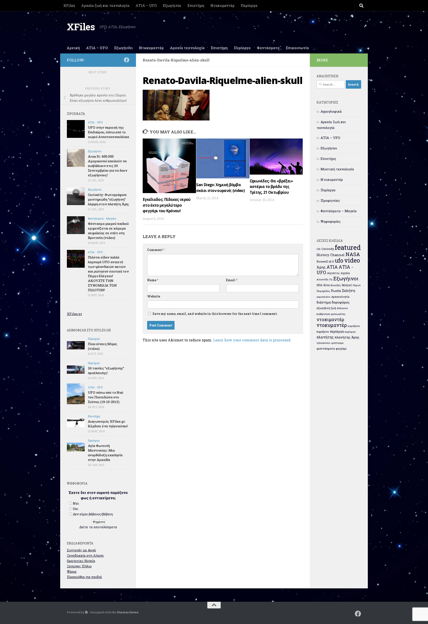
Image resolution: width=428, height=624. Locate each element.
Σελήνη (348, 290)
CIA (319, 249)
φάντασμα (337, 343)
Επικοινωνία (297, 47)
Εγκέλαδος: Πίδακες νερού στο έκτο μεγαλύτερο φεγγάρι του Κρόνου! (167, 205)
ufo (339, 260)
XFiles (69, 5)
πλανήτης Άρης (347, 337)
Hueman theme (128, 612)
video (352, 260)
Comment (156, 250)
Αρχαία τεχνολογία (187, 47)
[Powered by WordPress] (86, 612)
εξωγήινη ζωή (326, 308)
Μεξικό (347, 285)
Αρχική (73, 47)
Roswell (322, 261)
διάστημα (324, 302)
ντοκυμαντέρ (332, 325)
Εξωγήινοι (172, 5)
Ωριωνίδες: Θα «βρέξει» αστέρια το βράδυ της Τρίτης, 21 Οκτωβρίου (271, 186)
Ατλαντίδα (322, 279)
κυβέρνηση (323, 314)
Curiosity (327, 249)
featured (348, 247)
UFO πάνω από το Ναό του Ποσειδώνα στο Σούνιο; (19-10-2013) (105, 397)
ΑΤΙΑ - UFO (95, 122)
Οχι (75, 508)
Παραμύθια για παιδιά (84, 577)
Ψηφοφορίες (331, 221)
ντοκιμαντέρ (330, 319)
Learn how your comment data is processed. (252, 340)
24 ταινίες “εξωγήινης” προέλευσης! (106, 370)
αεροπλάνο (323, 296)
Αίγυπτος (333, 273)
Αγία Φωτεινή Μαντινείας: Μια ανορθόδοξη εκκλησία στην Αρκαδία (105, 452)
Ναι (76, 503)
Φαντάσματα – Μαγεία (339, 211)
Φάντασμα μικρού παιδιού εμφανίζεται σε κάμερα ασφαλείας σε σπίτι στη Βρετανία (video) (108, 230)
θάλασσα (342, 308)
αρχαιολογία (340, 297)
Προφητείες (330, 200)
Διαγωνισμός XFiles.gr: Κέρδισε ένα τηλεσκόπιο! (108, 423)
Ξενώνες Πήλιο (79, 566)
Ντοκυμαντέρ (222, 5)
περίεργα (337, 331)
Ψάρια (71, 571)
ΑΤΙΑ (332, 267)
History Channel (331, 255)
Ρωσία (336, 290)
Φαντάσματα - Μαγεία (102, 218)
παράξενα (354, 326)
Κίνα (326, 285)
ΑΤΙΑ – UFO (146, 5)
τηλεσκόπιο (323, 343)
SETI (331, 261)
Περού (357, 285)
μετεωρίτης (338, 314)
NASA (353, 254)
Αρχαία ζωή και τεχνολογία (105, 5)
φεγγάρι (341, 348)
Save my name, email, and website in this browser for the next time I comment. (215, 314)
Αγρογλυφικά (331, 111)
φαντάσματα (326, 349)
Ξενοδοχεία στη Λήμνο (85, 555)
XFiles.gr (74, 314)
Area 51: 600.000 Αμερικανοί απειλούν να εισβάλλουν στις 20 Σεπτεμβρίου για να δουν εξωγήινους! (107, 165)
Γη (330, 279)
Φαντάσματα (268, 47)
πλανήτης (325, 337)
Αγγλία (345, 273)
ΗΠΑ (320, 285)
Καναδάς (336, 285)
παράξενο (323, 331)
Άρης (321, 267)
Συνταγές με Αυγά (81, 550)
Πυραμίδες (323, 291)
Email (231, 280)
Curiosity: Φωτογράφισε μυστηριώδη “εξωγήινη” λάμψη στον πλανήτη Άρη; (108, 199)
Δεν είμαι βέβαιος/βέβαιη (93, 514)
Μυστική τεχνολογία (337, 169)
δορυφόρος (341, 302)
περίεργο (350, 331)
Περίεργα (249, 5)
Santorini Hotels (81, 561)
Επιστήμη (195, 5)
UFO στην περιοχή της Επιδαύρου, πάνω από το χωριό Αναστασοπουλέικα (108, 132)
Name (152, 280)
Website (153, 296)
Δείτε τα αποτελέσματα (98, 527)
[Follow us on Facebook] (126, 60)
